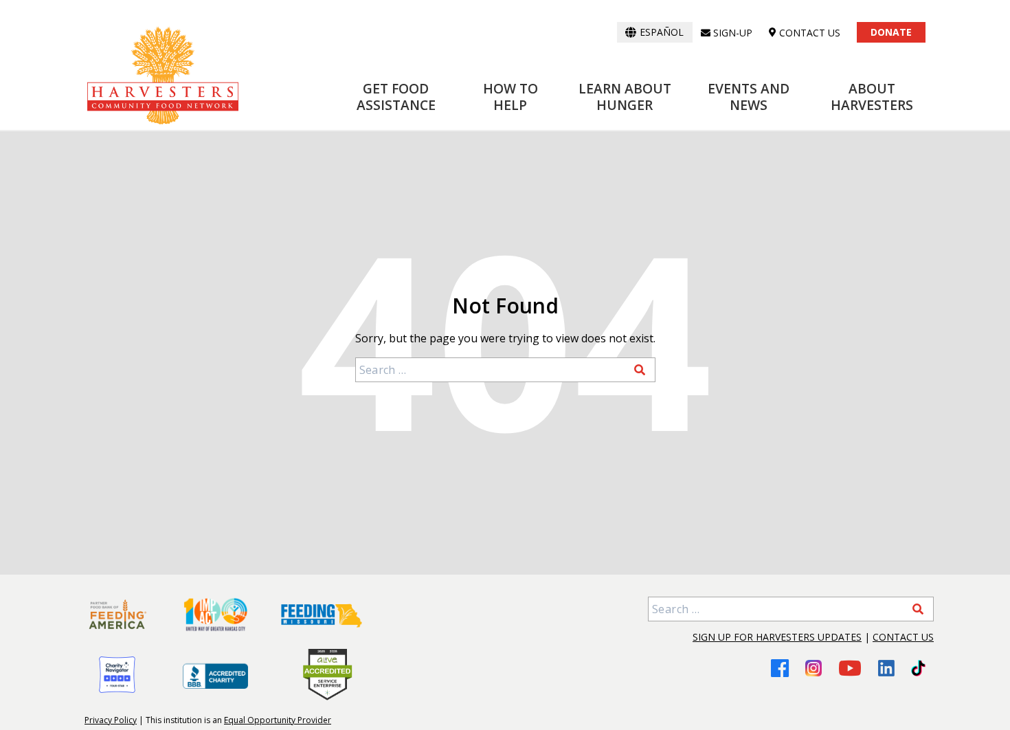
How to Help (510, 96)
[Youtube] (850, 668)
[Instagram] (813, 668)
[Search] (640, 370)
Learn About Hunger (625, 96)
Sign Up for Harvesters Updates (777, 636)
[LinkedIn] (886, 668)
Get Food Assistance (396, 96)
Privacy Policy (111, 720)
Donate (891, 31)
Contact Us (903, 636)
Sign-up (732, 32)
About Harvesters (872, 96)
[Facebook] (780, 668)
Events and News (748, 96)
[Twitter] (918, 668)
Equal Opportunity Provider (277, 720)
